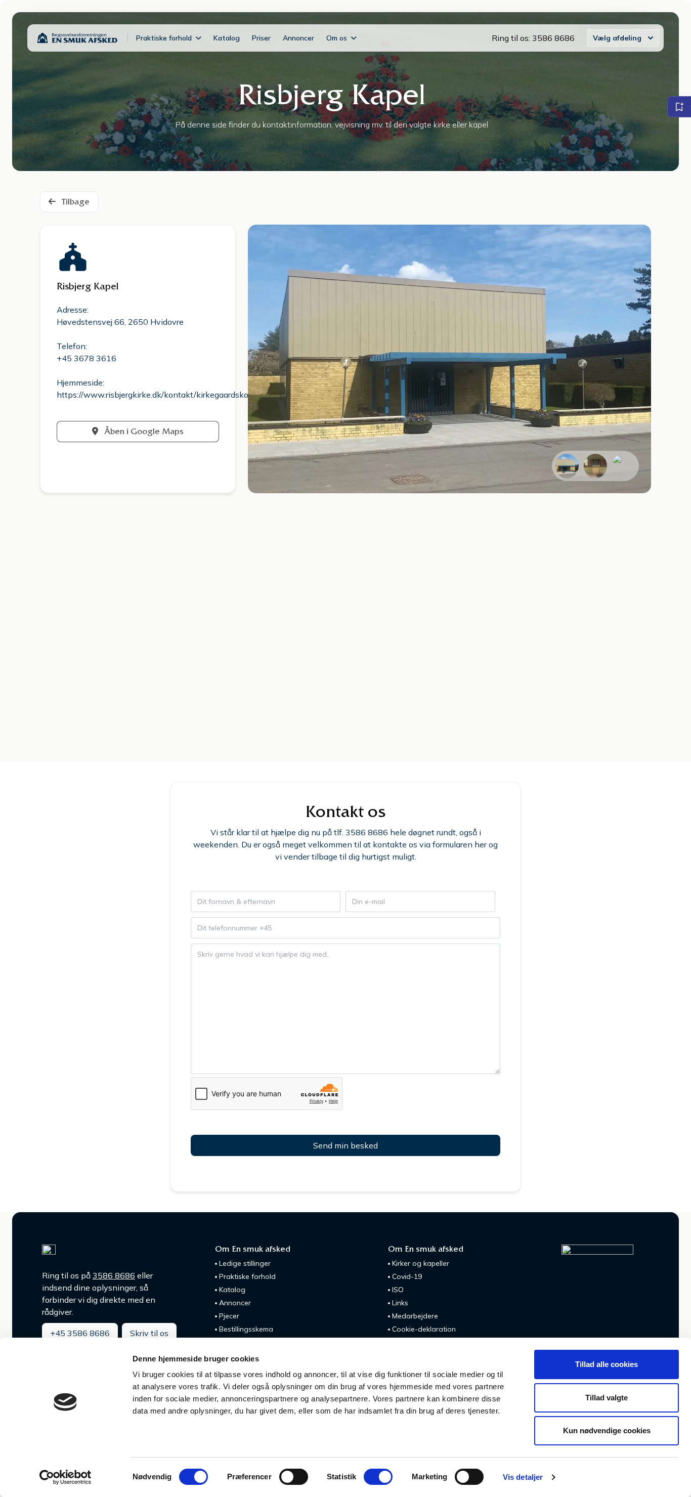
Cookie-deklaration (424, 1329)
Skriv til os (149, 1333)
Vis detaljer (523, 1477)
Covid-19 (407, 1276)
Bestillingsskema (246, 1329)
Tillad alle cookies (606, 1364)
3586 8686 (114, 1275)
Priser (261, 37)
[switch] (293, 1477)
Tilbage (75, 201)
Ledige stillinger (245, 1263)
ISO (398, 1289)
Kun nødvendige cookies (607, 1430)
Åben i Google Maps (143, 431)
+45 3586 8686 (80, 1333)
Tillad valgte (606, 1397)
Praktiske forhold (164, 37)
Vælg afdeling (617, 37)
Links (400, 1302)
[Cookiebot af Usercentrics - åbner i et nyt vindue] (65, 1477)
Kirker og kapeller (420, 1263)
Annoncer (298, 37)
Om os (336, 37)
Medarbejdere (415, 1315)
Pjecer (229, 1315)
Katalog (226, 37)
